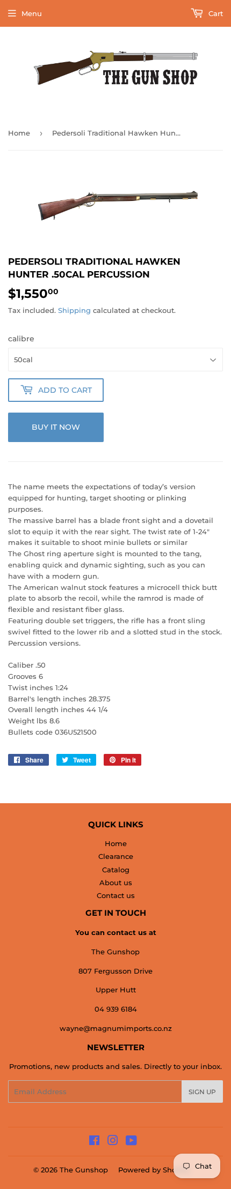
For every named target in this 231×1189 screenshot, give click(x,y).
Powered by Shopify (154, 1169)
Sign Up (202, 1092)
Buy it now (56, 427)
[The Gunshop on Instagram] (112, 1142)
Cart (214, 13)
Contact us (116, 895)
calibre (21, 338)
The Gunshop (84, 1169)
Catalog (115, 869)
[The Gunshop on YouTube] (131, 1142)
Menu (31, 13)
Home (19, 133)
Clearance (115, 856)
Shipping (74, 310)
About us (115, 882)
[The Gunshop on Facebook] (94, 1142)
